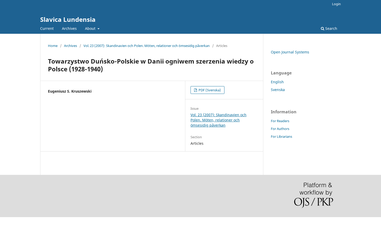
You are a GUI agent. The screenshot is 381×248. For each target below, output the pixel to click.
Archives (69, 28)
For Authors (280, 128)
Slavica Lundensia (68, 19)
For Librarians (281, 136)
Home (53, 45)
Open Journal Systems (290, 52)
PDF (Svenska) (209, 90)
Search (330, 28)
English (277, 81)
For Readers (280, 121)
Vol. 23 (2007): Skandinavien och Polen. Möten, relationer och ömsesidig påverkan (146, 45)
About (90, 28)
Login (336, 4)
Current (47, 28)
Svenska (278, 89)
